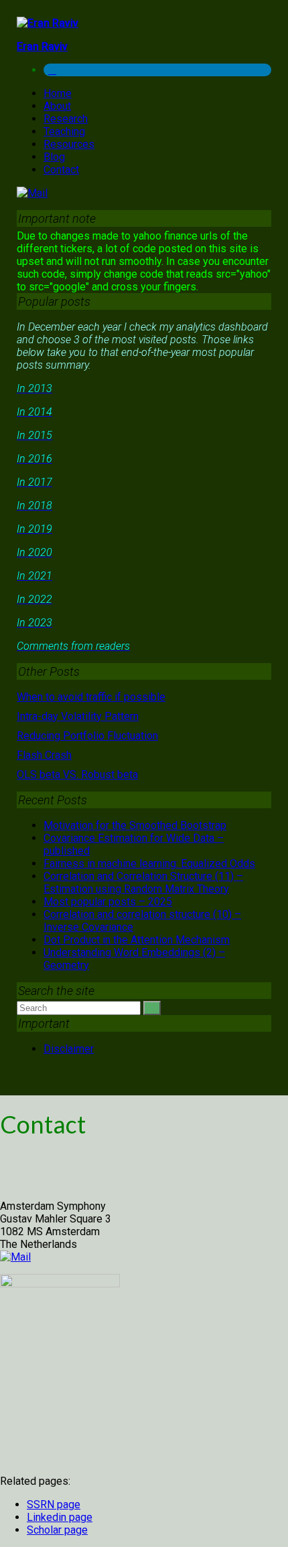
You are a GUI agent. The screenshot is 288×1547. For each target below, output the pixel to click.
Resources (69, 144)
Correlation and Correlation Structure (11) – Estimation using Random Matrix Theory (143, 882)
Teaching (64, 131)
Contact (61, 169)
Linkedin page (59, 1517)
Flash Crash (44, 755)
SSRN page (53, 1504)
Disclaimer (69, 1048)
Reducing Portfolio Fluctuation (87, 735)
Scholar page (57, 1530)
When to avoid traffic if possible (91, 697)
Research (66, 118)
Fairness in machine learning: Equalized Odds (149, 863)
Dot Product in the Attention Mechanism (137, 939)
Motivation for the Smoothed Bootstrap (135, 825)
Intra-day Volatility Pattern (78, 716)
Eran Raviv (42, 46)
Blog (54, 157)
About (57, 106)
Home (58, 93)
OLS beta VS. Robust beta (77, 774)
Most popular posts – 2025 (108, 901)
